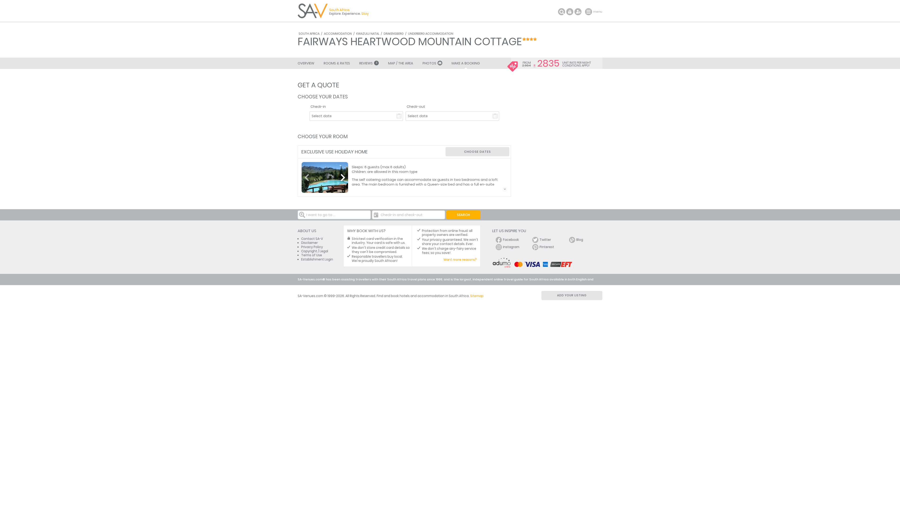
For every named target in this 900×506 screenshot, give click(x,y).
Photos (429, 63)
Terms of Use (311, 255)
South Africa (309, 34)
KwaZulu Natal (367, 34)
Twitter (545, 240)
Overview (306, 63)
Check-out (416, 106)
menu (589, 11)
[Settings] (577, 11)
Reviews (368, 63)
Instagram (511, 247)
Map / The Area (400, 63)
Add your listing (572, 295)
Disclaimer (309, 243)
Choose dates (477, 151)
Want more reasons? (460, 259)
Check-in (318, 106)
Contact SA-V (312, 239)
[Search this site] (561, 11)
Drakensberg (394, 34)
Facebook (511, 240)
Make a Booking (466, 63)
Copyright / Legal (314, 251)
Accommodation (338, 34)
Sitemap (477, 296)
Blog (579, 240)
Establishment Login (317, 259)
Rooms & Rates (337, 63)
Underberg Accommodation (430, 34)
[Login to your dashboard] (569, 11)
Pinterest (547, 247)
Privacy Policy (312, 247)
